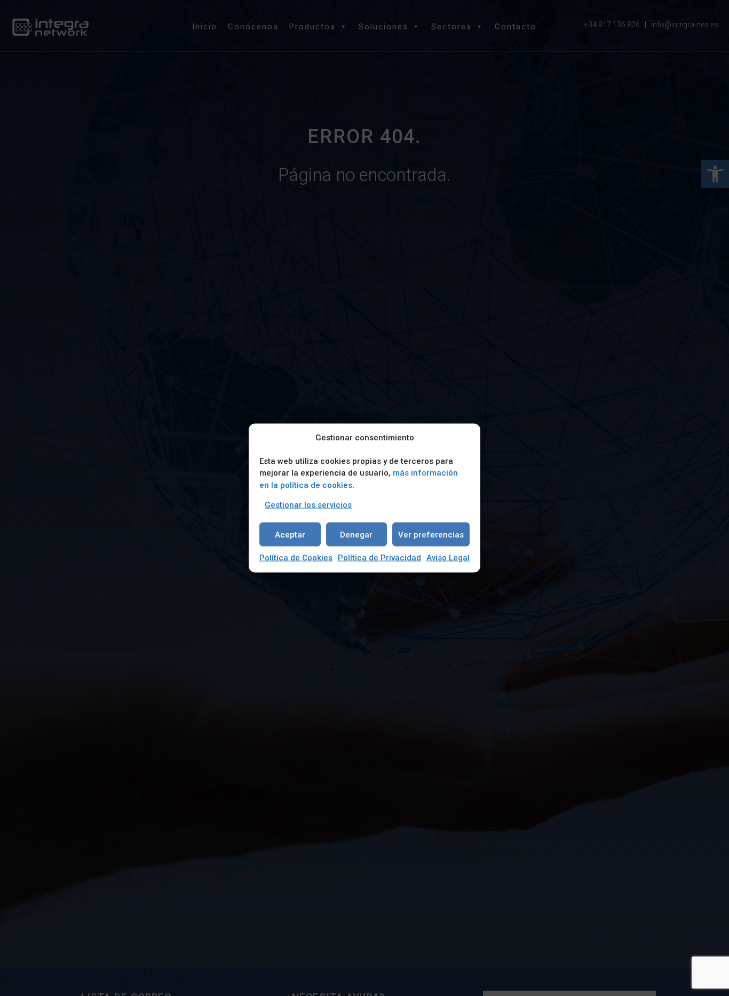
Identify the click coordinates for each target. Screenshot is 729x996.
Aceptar (290, 534)
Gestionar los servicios (308, 505)
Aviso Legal (448, 558)
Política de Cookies (295, 558)
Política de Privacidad (379, 558)
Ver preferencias (431, 534)
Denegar (356, 534)
